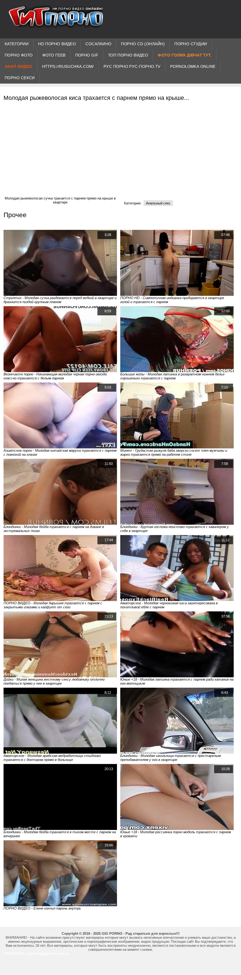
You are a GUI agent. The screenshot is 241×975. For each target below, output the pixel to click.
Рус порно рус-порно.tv (132, 66)
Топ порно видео (128, 55)
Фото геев (54, 55)
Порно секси (20, 78)
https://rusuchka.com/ (68, 66)
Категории (16, 44)
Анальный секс (158, 203)
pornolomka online (193, 66)
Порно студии (190, 44)
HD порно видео (57, 44)
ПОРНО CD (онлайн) (143, 44)
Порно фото (19, 55)
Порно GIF (86, 55)
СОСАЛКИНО (98, 44)
